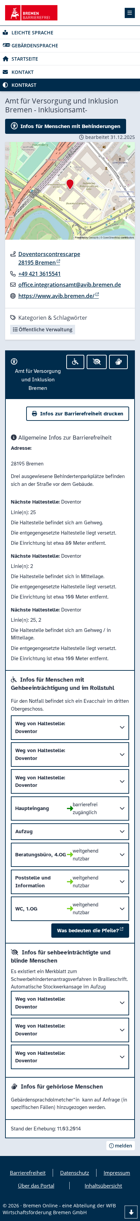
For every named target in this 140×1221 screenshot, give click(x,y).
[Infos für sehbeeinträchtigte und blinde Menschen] (96, 362)
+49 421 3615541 (39, 274)
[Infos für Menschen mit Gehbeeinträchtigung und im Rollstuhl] (75, 362)
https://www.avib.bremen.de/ (56, 296)
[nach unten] (131, 1212)
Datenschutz (74, 1172)
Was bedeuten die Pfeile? (88, 930)
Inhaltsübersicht (103, 1185)
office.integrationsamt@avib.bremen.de (69, 284)
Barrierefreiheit (28, 1172)
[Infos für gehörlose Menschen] (118, 362)
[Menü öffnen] (130, 13)
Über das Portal (36, 1185)
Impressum (117, 1172)
